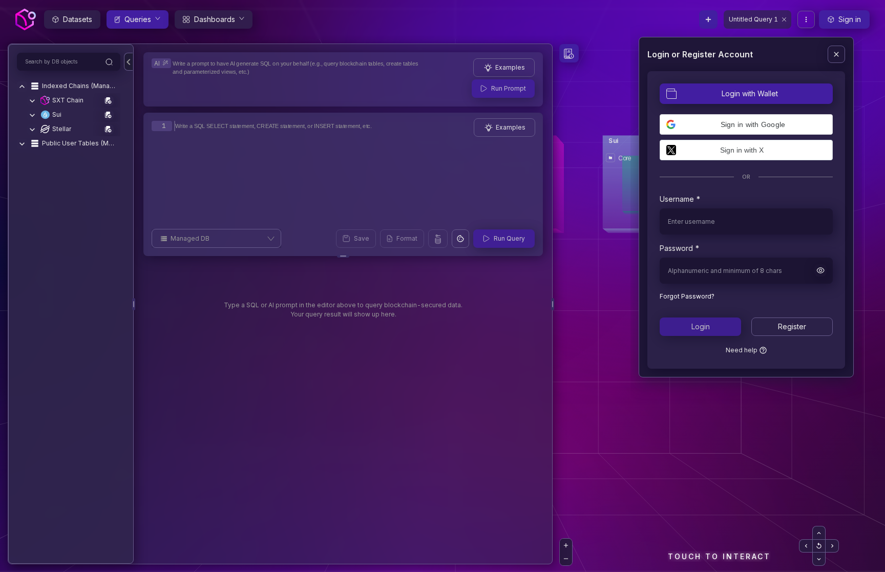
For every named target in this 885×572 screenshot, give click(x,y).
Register (792, 326)
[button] (746, 124)
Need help (741, 350)
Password (676, 248)
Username (677, 199)
